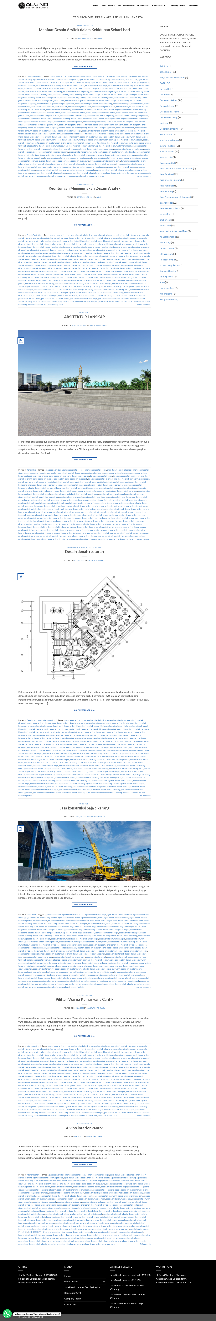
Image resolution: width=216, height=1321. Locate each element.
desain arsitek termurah (125, 137)
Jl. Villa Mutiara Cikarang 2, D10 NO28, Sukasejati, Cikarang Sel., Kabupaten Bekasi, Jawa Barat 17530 (38, 1279)
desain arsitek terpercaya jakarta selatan (120, 152)
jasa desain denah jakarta (110, 777)
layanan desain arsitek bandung (77, 158)
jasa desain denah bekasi (65, 777)
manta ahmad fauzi (98, 326)
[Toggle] (104, 1281)
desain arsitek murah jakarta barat (82, 112)
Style (162, 282)
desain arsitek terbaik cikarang (95, 131)
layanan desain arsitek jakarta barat (105, 161)
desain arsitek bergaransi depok (49, 97)
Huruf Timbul (166, 134)
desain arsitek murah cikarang (133, 109)
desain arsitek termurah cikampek (46, 515)
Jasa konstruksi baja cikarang (84, 808)
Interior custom (93, 547)
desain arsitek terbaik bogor (69, 131)
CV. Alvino (165, 94)
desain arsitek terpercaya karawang (89, 155)
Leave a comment (143, 176)
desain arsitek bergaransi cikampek (48, 735)
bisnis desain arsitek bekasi (73, 85)
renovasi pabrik (77, 987)
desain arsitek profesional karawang (108, 125)
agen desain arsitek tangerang (104, 82)
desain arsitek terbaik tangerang (65, 137)
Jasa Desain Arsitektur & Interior (176, 168)
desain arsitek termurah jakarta (37, 518)
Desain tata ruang (76, 547)
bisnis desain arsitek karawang (49, 91)
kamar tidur (135, 1100)
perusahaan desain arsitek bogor (83, 298)
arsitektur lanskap (40, 476)
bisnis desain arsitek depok (69, 244)
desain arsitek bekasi (41, 247)
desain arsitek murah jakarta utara (44, 115)
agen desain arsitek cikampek (125, 235)
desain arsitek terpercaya (100, 283)
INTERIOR (22, 1232)
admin (99, 38)
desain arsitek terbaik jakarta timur (109, 134)
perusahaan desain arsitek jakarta (109, 170)
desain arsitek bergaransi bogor (124, 94)
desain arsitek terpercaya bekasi (72, 149)
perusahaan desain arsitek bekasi (121, 167)
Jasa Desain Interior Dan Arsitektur (133, 5)
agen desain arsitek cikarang (39, 723)
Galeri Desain (107, 5)
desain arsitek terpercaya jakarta (54, 152)
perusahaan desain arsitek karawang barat (45, 304)
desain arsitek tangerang (76, 127)
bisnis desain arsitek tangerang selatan (106, 91)
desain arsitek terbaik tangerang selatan (97, 137)
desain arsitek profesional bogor (112, 118)
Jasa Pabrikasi (167, 185)
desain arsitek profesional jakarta (68, 121)
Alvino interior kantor (84, 1128)
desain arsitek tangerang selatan (101, 127)
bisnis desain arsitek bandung (48, 85)
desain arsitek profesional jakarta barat (99, 121)
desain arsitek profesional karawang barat (36, 271)
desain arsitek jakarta (140, 103)
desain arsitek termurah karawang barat (72, 283)
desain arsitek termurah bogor (74, 140)
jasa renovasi (166, 202)
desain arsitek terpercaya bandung (43, 149)
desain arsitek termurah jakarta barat (56, 143)
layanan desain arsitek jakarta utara (71, 164)
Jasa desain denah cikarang (87, 777)
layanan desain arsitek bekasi (103, 158)
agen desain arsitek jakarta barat (93, 79)
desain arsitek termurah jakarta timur (122, 143)
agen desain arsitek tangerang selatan (133, 82)
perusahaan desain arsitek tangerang (49, 176)
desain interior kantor (139, 1229)
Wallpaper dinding (169, 299)
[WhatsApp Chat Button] (7, 1313)
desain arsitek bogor (83, 103)
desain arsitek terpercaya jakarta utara (56, 155)
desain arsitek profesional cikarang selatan (44, 268)
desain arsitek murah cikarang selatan (42, 497)
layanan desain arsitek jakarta (76, 161)
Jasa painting (166, 191)
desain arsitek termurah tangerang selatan (116, 146)
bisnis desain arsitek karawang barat (33, 732)
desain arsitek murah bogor (108, 109)
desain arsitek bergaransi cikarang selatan (74, 250)
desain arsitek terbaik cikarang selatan (61, 274)
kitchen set (165, 219)
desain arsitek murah (36, 109)
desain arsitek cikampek (113, 253)
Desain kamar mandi (170, 111)
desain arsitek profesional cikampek (105, 265)
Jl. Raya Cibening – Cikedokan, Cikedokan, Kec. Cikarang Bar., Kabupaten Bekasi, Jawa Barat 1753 (174, 1279)
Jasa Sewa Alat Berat (170, 208)
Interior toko (166, 157)
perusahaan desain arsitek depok (80, 170)
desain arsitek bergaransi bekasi (96, 94)
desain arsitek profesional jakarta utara (75, 125)
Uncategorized (167, 288)
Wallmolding (166, 293)
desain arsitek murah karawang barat (125, 262)
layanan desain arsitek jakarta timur (40, 164)
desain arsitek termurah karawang (53, 146)
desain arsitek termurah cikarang (102, 140)
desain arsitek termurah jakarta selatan (89, 143)
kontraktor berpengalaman (57, 972)
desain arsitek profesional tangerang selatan (46, 127)
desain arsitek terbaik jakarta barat (46, 134)
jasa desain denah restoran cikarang (40, 780)
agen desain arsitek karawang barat (43, 726)
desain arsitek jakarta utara (103, 106)
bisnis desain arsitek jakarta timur (123, 88)
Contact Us (193, 5)
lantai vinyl (165, 242)
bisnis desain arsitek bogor (96, 85)
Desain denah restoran (84, 551)
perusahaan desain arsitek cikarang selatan (51, 301)
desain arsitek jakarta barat (30, 106)
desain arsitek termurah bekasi (48, 140)
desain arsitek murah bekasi (84, 109)
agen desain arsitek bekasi (103, 76)
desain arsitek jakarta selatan (54, 106)
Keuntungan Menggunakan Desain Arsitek (84, 188)
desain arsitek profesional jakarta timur (41, 125)
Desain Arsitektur (84, 25)
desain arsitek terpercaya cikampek (55, 286)
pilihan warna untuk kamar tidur (84, 1115)
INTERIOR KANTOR (36, 1232)
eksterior (164, 122)
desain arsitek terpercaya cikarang (128, 149)
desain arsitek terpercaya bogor (100, 149)
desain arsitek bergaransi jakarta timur (48, 100)
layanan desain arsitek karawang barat (129, 295)
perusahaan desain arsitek (65, 167)
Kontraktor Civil (159, 5)
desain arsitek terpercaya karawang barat (111, 289)
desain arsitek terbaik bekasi (45, 131)
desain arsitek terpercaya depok (46, 524)
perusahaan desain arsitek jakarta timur (83, 173)
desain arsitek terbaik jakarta (115, 274)
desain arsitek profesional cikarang (32, 503)
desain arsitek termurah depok (129, 140)
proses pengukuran (169, 265)
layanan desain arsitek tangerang (130, 164)
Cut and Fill (165, 88)
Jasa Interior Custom (170, 179)
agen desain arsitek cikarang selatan (48, 238)
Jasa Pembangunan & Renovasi (175, 196)
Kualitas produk (168, 236)
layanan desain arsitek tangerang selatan (35, 167)
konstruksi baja (39, 972)
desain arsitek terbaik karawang (37, 137)
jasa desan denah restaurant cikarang (71, 780)
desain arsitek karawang (106, 256)
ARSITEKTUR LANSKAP (84, 317)
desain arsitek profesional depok (39, 121)
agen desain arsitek (58, 76)
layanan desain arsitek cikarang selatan (83, 530)
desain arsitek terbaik (125, 127)
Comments (145, 795)
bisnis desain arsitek (26, 85)
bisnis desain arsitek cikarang (120, 85)
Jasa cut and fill (167, 162)
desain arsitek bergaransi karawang (114, 100)
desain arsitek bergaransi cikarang (41, 250)
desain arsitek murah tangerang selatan (131, 115)
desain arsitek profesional (29, 118)
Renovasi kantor (168, 270)
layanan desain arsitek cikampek (82, 292)
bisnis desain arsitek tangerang (76, 91)
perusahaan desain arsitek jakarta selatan (47, 173)
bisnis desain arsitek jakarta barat (63, 88)
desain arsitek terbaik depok (121, 131)
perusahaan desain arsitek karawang (81, 539)
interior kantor (84, 1124)
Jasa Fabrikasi (167, 174)
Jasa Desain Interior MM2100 (125, 1280)
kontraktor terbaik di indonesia (100, 972)
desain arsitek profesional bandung (55, 118)
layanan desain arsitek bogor (129, 158)
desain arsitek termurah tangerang (83, 146)
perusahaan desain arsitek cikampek (113, 298)
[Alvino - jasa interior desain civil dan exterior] (33, 5)
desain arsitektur (40, 527)
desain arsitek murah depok (30, 112)
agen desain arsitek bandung (80, 76)
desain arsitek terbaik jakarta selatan (78, 134)
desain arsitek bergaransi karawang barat (66, 253)
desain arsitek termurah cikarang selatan (81, 280)
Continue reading (84, 66)
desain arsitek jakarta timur (79, 106)
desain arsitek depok (121, 103)
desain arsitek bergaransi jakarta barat (108, 97)
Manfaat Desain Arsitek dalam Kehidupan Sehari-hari (84, 29)
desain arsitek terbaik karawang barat (44, 277)
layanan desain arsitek (53, 158)
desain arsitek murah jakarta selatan (112, 112)
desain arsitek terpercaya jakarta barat (85, 152)
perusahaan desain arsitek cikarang (51, 170)
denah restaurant (57, 732)
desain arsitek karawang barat (130, 256)
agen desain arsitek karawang (77, 82)
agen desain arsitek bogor (126, 76)
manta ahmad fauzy (96, 1008)
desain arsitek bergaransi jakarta (77, 97)
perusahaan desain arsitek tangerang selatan (85, 176)
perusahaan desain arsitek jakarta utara (117, 173)
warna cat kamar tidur (107, 1115)
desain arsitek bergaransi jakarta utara (81, 100)
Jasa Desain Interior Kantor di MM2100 (130, 1275)
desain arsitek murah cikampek (92, 259)
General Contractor (169, 128)
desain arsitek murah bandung (58, 109)
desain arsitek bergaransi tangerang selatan (55, 103)
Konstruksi (84, 313)
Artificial (164, 66)
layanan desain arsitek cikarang (110, 292)
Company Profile (177, 5)
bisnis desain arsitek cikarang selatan (42, 244)
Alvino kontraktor (40, 920)
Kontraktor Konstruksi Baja (173, 231)
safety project (166, 276)
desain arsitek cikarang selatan (46, 491)
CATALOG (165, 83)
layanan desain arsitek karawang (101, 164)
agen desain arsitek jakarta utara (50, 82)
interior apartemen (169, 140)
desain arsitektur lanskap (58, 527)
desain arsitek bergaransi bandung (67, 94)
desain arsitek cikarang (102, 103)
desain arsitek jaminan (125, 106)
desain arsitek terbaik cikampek (136, 271)
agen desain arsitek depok (44, 79)
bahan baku (165, 71)
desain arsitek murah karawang (73, 115)
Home (95, 5)
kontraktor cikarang (78, 972)
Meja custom (166, 253)
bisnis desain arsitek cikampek (116, 241)
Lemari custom (167, 248)
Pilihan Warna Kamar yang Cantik (84, 999)
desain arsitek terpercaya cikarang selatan (119, 286)
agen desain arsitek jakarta (67, 79)
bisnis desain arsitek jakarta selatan (93, 88)
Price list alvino (167, 259)
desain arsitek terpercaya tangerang (120, 155)
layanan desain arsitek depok (51, 161)
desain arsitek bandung (133, 91)
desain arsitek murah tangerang (100, 115)
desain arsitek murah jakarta (54, 112)
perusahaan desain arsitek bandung (91, 167)
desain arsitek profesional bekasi (84, 118)
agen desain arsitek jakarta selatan (122, 79)
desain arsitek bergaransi (41, 94)
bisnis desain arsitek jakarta (36, 88)
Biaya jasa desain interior (172, 77)
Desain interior (167, 106)
